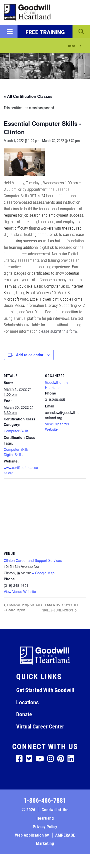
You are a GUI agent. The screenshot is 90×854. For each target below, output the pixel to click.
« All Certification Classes (28, 96)
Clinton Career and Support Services (33, 560)
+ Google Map (43, 572)
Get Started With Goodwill (45, 690)
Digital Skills (13, 454)
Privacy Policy (45, 826)
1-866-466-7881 (45, 800)
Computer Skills (16, 430)
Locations (27, 702)
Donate (24, 714)
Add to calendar (29, 354)
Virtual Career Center (40, 726)
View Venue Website (20, 591)
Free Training (45, 32)
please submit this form (57, 331)
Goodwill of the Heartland (56, 385)
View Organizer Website (57, 426)
